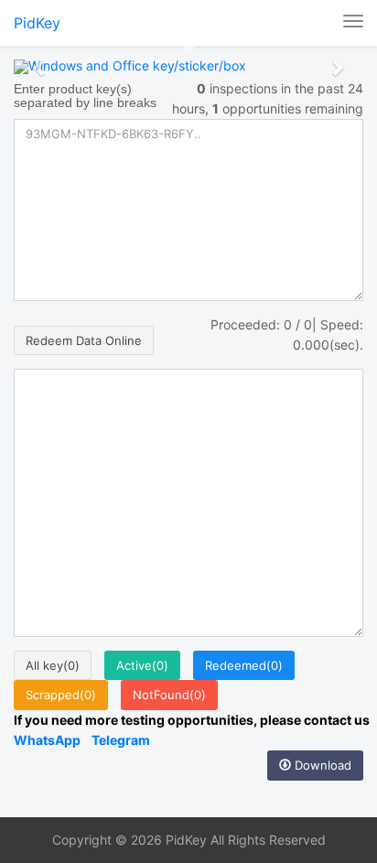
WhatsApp (47, 740)
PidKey (37, 23)
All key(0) (53, 665)
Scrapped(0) (61, 694)
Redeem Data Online (84, 340)
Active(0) (142, 665)
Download (321, 765)
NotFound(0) (169, 694)
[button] (40, 66)
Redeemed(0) (244, 665)
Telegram (121, 740)
